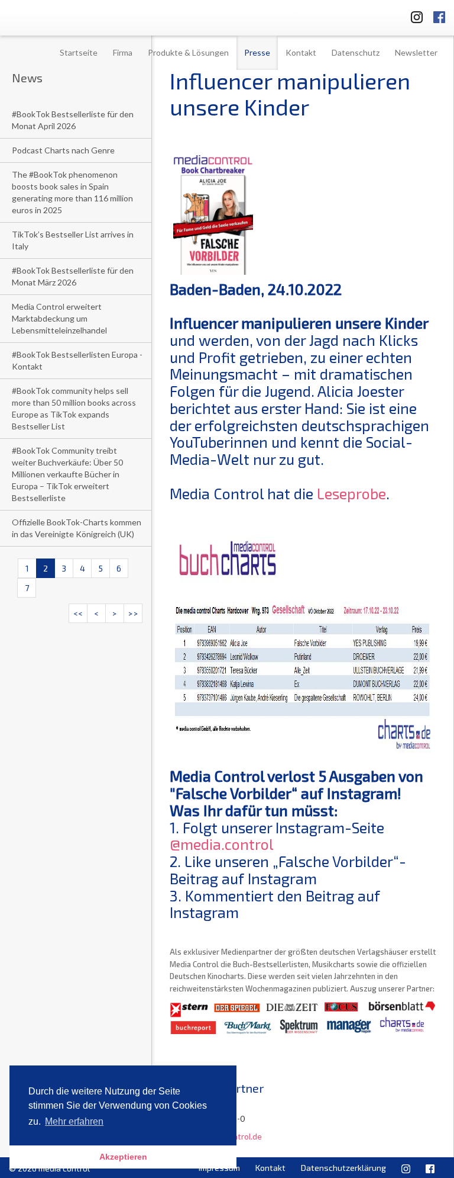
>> (133, 613)
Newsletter (416, 52)
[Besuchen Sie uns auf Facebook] (439, 15)
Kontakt (301, 52)
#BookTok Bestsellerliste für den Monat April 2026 (73, 120)
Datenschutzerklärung (343, 1168)
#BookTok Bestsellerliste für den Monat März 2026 (73, 276)
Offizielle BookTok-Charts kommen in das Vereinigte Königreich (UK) (76, 528)
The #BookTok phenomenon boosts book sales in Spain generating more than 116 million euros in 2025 (72, 192)
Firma (122, 52)
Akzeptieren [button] (123, 1156)
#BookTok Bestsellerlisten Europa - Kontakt (77, 360)
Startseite (79, 52)
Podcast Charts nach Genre (63, 150)
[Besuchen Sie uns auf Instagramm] (413, 15)
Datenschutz (356, 52)
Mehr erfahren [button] (74, 1121)
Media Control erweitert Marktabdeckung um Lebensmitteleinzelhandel (59, 318)
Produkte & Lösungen (188, 52)
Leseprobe (351, 493)
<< (78, 613)
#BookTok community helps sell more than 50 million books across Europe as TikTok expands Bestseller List (74, 408)
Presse (257, 52)
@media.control (222, 844)
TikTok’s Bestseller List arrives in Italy (73, 240)
